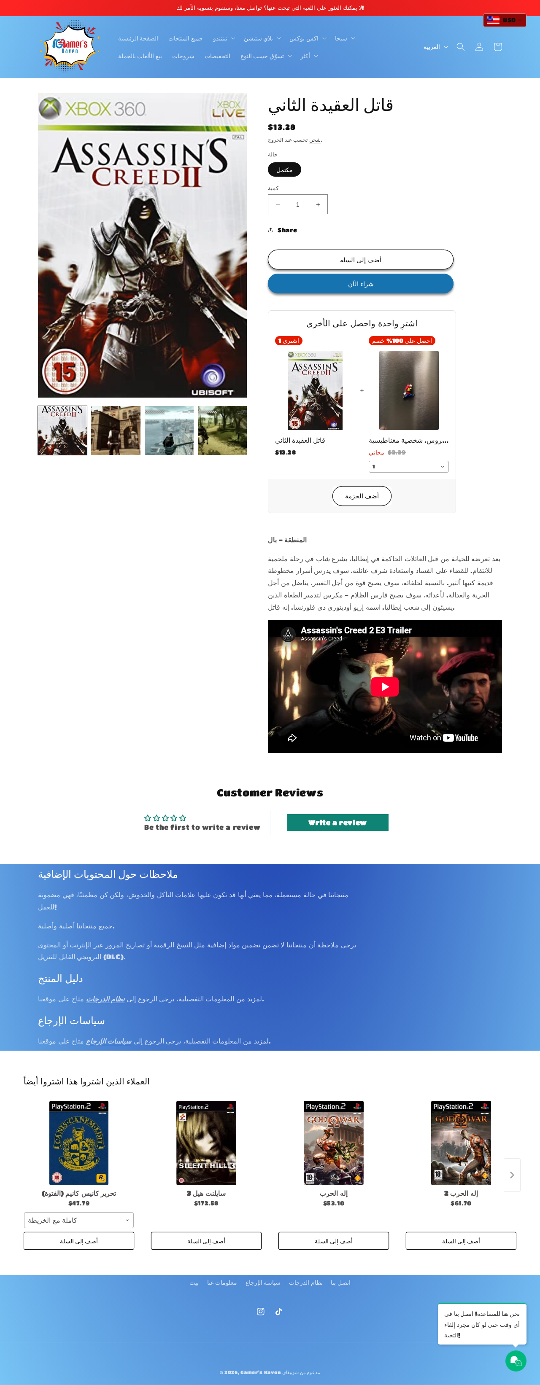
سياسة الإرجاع (263, 1282)
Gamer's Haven (260, 1372)
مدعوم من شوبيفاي (301, 1372)
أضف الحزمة (362, 496)
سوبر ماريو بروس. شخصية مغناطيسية (409, 440)
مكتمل (284, 169)
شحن (315, 140)
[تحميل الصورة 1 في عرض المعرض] (62, 430)
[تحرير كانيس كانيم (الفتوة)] (79, 1143)
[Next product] (512, 1175)
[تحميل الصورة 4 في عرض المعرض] (222, 430)
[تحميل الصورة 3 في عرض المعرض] (169, 430)
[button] (223, 38)
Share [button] (287, 229)
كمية (273, 188)
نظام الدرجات (306, 1282)
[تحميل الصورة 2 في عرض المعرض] (115, 430)
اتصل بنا (341, 1282)
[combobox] (409, 467)
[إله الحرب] (334, 1143)
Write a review (337, 822)
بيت (194, 1282)
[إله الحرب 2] (461, 1143)
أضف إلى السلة (79, 1240)
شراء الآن (361, 284)
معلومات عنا (222, 1282)
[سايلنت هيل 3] (206, 1143)
